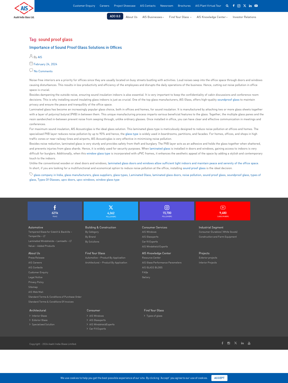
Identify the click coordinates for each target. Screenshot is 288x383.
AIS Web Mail (35, 291)
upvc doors (68, 179)
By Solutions (92, 241)
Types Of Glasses (49, 179)
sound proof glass (194, 168)
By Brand (90, 236)
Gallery (146, 277)
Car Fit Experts (96, 328)
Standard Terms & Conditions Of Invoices (50, 301)
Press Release (36, 257)
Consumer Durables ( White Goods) (218, 231)
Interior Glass (38, 315)
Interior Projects (208, 262)
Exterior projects (208, 257)
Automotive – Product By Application (105, 257)
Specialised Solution (41, 324)
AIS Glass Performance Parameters (161, 262)
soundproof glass (228, 99)
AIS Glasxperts (150, 236)
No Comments (43, 71)
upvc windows (85, 179)
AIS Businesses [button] (152, 17)
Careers (104, 6)
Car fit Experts (150, 241)
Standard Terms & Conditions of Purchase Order (55, 296)
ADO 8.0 (115, 16)
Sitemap (33, 286)
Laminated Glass (140, 175)
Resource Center (151, 257)
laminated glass (160, 148)
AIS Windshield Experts (155, 246)
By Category (92, 231)
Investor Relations (244, 17)
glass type (131, 134)
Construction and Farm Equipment (218, 236)
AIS (40, 57)
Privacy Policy (36, 282)
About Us (131, 17)
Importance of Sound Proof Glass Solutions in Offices (75, 47)
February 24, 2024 (45, 64)
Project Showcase (124, 6)
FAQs (145, 272)
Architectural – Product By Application (106, 262)
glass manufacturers (77, 175)
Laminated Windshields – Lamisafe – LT (50, 240)
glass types (120, 175)
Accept (219, 378)
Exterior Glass (38, 320)
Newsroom (166, 6)
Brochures (184, 6)
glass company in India (48, 175)
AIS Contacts (148, 6)
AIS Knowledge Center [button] (211, 17)
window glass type (98, 153)
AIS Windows (149, 231)
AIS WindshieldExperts (100, 324)
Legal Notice (35, 277)
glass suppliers (102, 175)
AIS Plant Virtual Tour (208, 6)
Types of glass (153, 315)
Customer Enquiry (84, 6)
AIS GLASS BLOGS (152, 267)
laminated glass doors (166, 175)
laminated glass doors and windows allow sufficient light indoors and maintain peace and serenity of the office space (183, 163)
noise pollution (191, 175)
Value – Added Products (41, 245)
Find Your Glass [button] (179, 17)
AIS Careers (35, 262)
